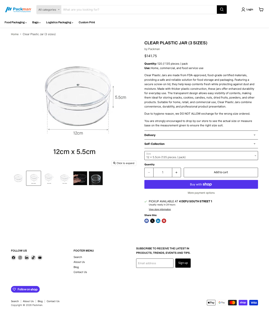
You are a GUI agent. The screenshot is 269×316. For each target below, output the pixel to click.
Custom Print (87, 22)
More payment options (201, 192)
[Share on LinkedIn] (158, 221)
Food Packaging (15, 22)
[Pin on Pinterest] (164, 221)
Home (15, 34)
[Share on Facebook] (146, 221)
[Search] (222, 9)
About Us (79, 261)
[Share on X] (152, 221)
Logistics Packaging (59, 22)
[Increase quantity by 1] (176, 172)
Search (78, 257)
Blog (76, 267)
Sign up (183, 263)
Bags (35, 22)
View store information (160, 209)
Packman (154, 49)
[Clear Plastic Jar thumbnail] (18, 178)
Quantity (149, 164)
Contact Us (80, 272)
